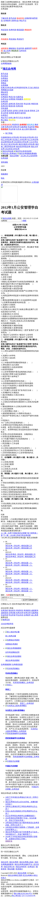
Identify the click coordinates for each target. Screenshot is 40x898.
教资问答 (12, 106)
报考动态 (4, 94)
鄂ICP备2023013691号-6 (23, 893)
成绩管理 (28, 48)
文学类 (21, 111)
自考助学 (7, 20)
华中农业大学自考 (26, 137)
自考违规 (12, 613)
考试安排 (4, 30)
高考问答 (4, 106)
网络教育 (14, 51)
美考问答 (19, 106)
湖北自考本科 (21, 867)
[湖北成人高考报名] (9, 153)
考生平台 (22, 20)
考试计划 (12, 97)
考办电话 (4, 76)
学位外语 (19, 615)
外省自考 (27, 118)
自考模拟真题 (17, 664)
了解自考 (4, 18)
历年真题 (4, 108)
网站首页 (4, 92)
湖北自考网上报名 (26, 862)
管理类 (11, 113)
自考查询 (4, 81)
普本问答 (19, 104)
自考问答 (4, 101)
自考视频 (4, 85)
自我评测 (28, 18)
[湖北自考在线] (7, 151)
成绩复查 (4, 613)
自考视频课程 (6, 664)
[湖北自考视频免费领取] (27, 153)
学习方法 (19, 118)
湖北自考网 (14, 156)
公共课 (3, 111)
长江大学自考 (32, 140)
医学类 (23, 113)
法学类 (15, 111)
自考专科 (22, 51)
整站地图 (11, 869)
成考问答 (12, 104)
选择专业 (14, 20)
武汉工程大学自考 (10, 144)
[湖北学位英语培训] (23, 151)
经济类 (9, 111)
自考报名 (4, 78)
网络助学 (28, 30)
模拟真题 (20, 30)
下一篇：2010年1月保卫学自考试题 (17, 535)
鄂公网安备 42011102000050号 (23, 896)
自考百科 (4, 104)
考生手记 (4, 118)
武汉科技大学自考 (12, 149)
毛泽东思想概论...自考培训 (23, 682)
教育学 (17, 113)
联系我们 (19, 869)
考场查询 (4, 39)
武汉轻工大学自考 (19, 140)
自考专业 (4, 99)
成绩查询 (4, 48)
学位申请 (12, 129)
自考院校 (12, 99)
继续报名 (12, 48)
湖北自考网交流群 (15, 875)
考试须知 (12, 39)
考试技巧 (20, 39)
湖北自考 (4, 862)
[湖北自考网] (8, 68)
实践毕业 (19, 97)
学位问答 (27, 104)
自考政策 (4, 97)
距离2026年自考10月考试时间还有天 (15, 88)
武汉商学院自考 (7, 142)
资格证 (3, 83)
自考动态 (31, 867)
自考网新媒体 (6, 63)
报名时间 (20, 18)
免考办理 (8, 127)
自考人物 (12, 118)
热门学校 (8, 133)
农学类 (5, 113)
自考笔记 (4, 115)
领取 (24, 221)
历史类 (26, 111)
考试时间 (15, 124)
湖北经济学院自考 (23, 147)
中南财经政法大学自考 (10, 137)
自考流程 (4, 610)
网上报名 (4, 120)
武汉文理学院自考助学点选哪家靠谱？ (20, 816)
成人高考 (7, 51)
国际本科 (32, 129)
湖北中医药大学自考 (26, 144)
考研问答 (34, 104)
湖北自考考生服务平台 (24, 864)
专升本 (18, 129)
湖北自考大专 (9, 867)
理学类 (32, 111)
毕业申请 (20, 48)
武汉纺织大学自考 (21, 142)
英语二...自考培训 (27, 703)
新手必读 (12, 18)
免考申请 (12, 30)
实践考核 (23, 127)
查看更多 (8, 841)
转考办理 (16, 127)
